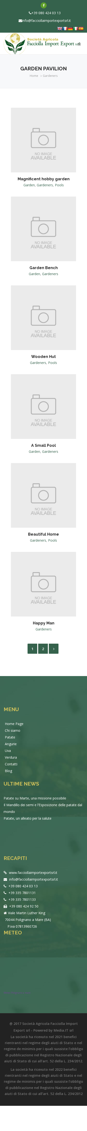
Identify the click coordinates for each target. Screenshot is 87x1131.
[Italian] (75, 28)
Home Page (14, 723)
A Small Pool (43, 445)
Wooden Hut (43, 356)
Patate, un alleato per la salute (27, 818)
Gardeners (50, 76)
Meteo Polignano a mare (17, 992)
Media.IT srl (63, 1030)
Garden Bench (43, 268)
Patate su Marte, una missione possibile (35, 798)
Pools (59, 185)
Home (34, 76)
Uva (8, 750)
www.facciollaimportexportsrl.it (32, 872)
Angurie (11, 744)
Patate (10, 737)
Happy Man (43, 623)
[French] (65, 28)
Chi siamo (12, 730)
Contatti (11, 764)
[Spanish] (81, 28)
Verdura (11, 757)
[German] (70, 28)
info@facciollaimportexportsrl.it (46, 20)
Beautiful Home (43, 534)
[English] (59, 28)
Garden (29, 185)
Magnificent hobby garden (44, 179)
